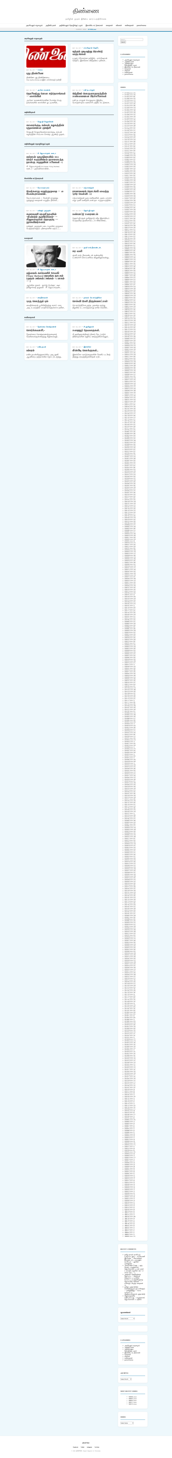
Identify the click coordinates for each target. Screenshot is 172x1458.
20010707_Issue (128, 1035)
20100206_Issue (128, 215)
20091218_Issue (128, 227)
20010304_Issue (128, 1071)
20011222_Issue (128, 985)
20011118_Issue (128, 996)
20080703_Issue (128, 360)
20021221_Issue (128, 892)
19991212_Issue (128, 1215)
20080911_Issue (128, 342)
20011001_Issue (128, 1010)
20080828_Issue (128, 346)
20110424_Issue (128, 102)
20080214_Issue (128, 396)
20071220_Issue (128, 410)
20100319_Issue (128, 204)
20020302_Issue (128, 967)
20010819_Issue (128, 1025)
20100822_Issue (128, 165)
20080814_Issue (128, 349)
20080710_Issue (128, 358)
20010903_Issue (128, 1019)
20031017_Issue (128, 813)
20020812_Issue (128, 926)
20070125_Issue (128, 494)
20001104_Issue (128, 1107)
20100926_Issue (128, 156)
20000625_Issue (128, 1154)
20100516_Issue (128, 190)
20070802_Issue (128, 446)
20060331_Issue (128, 573)
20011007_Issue (128, 1009)
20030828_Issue (128, 828)
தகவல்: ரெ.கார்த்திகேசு (93, 298)
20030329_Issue (128, 867)
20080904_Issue (128, 344)
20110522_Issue (128, 95)
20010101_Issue (128, 1087)
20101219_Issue (128, 134)
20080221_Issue (128, 394)
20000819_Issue (128, 1138)
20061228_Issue (128, 501)
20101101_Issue (128, 147)
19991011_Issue (128, 1231)
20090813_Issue (128, 260)
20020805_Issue (128, 928)
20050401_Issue (128, 668)
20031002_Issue (128, 819)
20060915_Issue (128, 528)
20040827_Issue (128, 722)
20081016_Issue (128, 333)
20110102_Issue (128, 131)
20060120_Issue (128, 589)
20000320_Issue (128, 1190)
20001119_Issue (128, 1102)
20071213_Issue (128, 412)
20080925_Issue (128, 338)
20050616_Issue (128, 648)
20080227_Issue (128, 392)
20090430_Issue (128, 286)
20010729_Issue (128, 1030)
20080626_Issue (128, 362)
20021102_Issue (128, 905)
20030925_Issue (128, 820)
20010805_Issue (128, 1028)
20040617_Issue (128, 743)
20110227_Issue (128, 116)
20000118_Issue (128, 1206)
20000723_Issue (128, 1145)
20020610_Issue (128, 942)
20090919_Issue (128, 251)
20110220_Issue (128, 118)
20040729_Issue (128, 731)
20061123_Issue (128, 510)
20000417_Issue (128, 1181)
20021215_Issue (128, 894)
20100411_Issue (128, 199)
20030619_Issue (128, 845)
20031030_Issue (128, 810)
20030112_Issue (128, 887)
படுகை (138, 1300)
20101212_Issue (128, 136)
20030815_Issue (128, 831)
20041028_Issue (128, 706)
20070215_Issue (128, 489)
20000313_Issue (128, 1191)
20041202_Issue (128, 695)
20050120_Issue (128, 682)
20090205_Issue (128, 308)
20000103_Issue (128, 1209)
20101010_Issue (128, 152)
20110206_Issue (128, 122)
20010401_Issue (128, 1064)
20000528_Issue (128, 1166)
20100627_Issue (128, 179)
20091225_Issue (128, 225)
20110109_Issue (128, 129)
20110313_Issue (128, 113)
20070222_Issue (128, 487)
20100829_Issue (128, 163)
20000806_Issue (128, 1141)
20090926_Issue (128, 249)
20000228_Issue (128, 1195)
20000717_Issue (128, 1147)
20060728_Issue (128, 543)
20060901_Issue (128, 532)
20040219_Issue (128, 781)
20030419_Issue (128, 862)
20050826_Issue (128, 630)
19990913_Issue (128, 1234)
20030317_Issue (128, 871)
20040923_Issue (128, 715)
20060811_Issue (128, 537)
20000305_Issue (128, 1193)
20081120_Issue (128, 328)
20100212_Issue (128, 213)
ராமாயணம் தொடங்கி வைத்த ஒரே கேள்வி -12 (90, 193)
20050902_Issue (128, 629)
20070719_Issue (128, 449)
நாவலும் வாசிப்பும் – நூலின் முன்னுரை (132, 1262)
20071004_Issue (128, 430)
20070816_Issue (128, 442)
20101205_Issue (128, 138)
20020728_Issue (128, 930)
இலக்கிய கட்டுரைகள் (94, 25)
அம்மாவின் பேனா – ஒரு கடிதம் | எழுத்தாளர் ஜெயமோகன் (133, 1267)
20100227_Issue (128, 209)
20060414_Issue (128, 570)
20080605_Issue (128, 367)
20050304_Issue (128, 673)
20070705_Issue (128, 453)
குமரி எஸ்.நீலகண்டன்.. (93, 248)
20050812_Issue (128, 634)
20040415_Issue (128, 767)
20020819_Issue (128, 924)
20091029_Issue (128, 240)
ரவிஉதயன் (42, 347)
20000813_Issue (128, 1139)
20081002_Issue (128, 337)
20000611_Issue (128, 1161)
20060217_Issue (128, 582)
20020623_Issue (128, 939)
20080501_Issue (128, 376)
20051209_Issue (128, 602)
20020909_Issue (128, 919)
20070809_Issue (128, 444)
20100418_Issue (128, 197)
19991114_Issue (128, 1222)
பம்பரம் (30, 351)
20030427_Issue (128, 860)
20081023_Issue (128, 331)
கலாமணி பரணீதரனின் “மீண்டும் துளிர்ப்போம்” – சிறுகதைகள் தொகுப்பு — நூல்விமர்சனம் (42, 218)
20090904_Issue (128, 254)
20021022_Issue (128, 908)
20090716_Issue (128, 267)
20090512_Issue (128, 283)
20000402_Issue (128, 1186)
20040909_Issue (128, 718)
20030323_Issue (128, 869)
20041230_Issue (128, 688)
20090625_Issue (128, 272)
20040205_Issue (128, 785)
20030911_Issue (128, 824)
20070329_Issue (128, 478)
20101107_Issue (128, 145)
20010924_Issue (128, 1012)
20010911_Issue (128, 1016)
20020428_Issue (128, 953)
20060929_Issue (128, 525)
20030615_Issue (128, 847)
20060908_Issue (128, 530)
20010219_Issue (128, 1075)
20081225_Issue (128, 319)
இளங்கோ (87, 347)
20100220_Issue (128, 211)
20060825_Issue (128, 534)
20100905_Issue (128, 161)
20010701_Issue (128, 1037)
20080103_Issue (128, 406)
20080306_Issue (128, 390)
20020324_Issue (128, 962)
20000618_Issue (128, 1157)
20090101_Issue (128, 317)
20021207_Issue (128, 896)
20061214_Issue (128, 505)
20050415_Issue (128, 663)
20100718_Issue (128, 174)
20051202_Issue (128, 604)
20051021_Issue (128, 616)
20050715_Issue (128, 641)
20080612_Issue (128, 365)
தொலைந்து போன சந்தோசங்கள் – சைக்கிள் (46, 95)
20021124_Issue (128, 899)
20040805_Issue (128, 729)
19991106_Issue (128, 1224)
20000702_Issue (128, 1152)
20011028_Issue (128, 1003)
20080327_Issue (128, 385)
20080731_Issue (128, 353)
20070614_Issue (128, 458)
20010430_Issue (128, 1057)
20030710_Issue (128, 840)
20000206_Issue (128, 1200)
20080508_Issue (128, 374)
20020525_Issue (128, 946)
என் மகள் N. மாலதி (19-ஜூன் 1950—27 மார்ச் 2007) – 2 (134, 1271)
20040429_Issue (128, 761)
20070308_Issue (128, 484)
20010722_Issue (128, 1032)
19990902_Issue (128, 1236)
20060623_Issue (128, 552)
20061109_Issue (128, 514)
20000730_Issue (128, 1143)
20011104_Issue (128, 1000)
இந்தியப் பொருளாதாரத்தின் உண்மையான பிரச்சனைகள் (89, 95)
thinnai (40, 70)
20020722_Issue (128, 931)
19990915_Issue (128, 1233)
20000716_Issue (128, 1148)
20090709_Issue (128, 268)
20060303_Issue (128, 578)
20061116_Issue (128, 512)
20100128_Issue (128, 217)
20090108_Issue (128, 315)
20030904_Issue (128, 826)
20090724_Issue (128, 265)
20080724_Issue (128, 354)
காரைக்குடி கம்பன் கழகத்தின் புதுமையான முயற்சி (45, 127)
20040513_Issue (128, 756)
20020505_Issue (128, 951)
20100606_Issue (128, 184)
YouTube (97, 1447)
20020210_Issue (128, 973)
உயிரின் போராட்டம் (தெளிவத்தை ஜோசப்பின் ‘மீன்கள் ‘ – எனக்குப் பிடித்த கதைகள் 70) (133, 1281)
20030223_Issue (128, 876)
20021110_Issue (128, 903)
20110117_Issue (128, 127)
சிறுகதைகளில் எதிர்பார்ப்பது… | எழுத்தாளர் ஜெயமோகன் (134, 1298)
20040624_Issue (128, 740)
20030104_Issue (128, 888)
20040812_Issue (128, 727)
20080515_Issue (128, 372)
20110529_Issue (92, 29)
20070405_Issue (128, 476)
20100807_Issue (128, 168)
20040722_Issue (128, 733)
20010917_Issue (128, 1014)
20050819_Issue (128, 632)
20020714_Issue (128, 933)
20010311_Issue (128, 1069)
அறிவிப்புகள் (50, 25)
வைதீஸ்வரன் (43, 298)
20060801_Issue (128, 541)
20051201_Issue (128, 605)
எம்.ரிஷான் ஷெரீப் (91, 48)
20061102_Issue (128, 516)
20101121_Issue (128, 141)
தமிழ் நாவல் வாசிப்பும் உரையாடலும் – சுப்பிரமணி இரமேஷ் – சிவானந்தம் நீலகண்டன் (134, 1257)
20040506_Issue (128, 759)
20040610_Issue (128, 745)
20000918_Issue (128, 1123)
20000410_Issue (128, 1182)
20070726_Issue (128, 448)
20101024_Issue (128, 148)
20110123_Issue (128, 125)
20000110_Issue (128, 1207)
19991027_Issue (128, 1227)
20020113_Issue (128, 980)
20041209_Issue (128, 693)
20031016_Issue (128, 815)
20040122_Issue (128, 788)
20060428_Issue (128, 566)
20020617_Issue (128, 940)
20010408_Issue (128, 1062)
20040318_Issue (128, 774)
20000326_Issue (128, 1188)
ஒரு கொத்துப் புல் (37, 301)
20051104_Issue (128, 613)
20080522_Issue (128, 371)
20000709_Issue (128, 1150)
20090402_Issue (128, 294)
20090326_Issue (128, 295)
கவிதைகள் (129, 25)
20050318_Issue (128, 670)
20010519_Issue (128, 1052)
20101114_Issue (128, 143)
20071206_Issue (128, 414)
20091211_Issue (128, 229)
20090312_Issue (128, 299)
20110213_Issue (128, 120)
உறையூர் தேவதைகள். (86, 330)
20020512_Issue (128, 949)
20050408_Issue (128, 666)
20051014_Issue (128, 618)
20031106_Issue (128, 808)
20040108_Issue (128, 792)
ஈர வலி (77, 251)
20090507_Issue (128, 285)
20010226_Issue (128, 1073)
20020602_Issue (128, 944)
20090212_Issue (128, 306)
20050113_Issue (128, 684)
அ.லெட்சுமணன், (44, 90)
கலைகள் (119, 25)
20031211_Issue (128, 799)
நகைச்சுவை (141, 25)
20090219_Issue (128, 304)
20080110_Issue (128, 405)
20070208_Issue (128, 491)
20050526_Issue (128, 652)
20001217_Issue (128, 1091)
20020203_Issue (128, 974)
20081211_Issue (128, 322)
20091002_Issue (128, 247)
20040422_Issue (128, 765)
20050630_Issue (128, 645)
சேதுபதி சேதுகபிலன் (45, 122)
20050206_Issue (128, 677)
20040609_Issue (128, 747)
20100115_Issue (128, 220)
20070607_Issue (128, 460)
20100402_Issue (128, 200)
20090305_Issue (128, 301)
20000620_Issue (128, 1155)
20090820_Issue (128, 258)
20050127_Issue (128, 681)
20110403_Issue (128, 107)
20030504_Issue (128, 858)
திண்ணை (86, 10)
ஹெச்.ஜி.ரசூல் (89, 211)
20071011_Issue (128, 428)
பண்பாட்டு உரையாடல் (85, 214)
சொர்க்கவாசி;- (35, 330)
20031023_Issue (128, 811)
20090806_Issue (128, 261)
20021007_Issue (128, 912)
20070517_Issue (128, 466)
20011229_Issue (128, 983)
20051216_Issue (128, 600)
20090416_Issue (128, 290)
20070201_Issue (128, 492)
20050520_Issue (128, 654)
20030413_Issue (128, 863)
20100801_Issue (128, 170)
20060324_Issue (128, 575)
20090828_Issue (128, 256)
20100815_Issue (128, 166)
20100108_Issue (128, 222)
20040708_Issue (128, 736)
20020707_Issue (128, 935)
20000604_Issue (128, 1164)
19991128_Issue (128, 1218)
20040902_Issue (128, 720)
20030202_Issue (128, 881)
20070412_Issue (128, 475)
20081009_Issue (128, 335)
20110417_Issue (128, 104)
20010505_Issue (128, 1055)
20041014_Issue (128, 709)
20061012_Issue (128, 521)
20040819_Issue (128, 725)
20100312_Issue (128, 206)
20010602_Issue (128, 1046)
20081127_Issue (128, 326)
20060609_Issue (128, 555)
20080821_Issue (128, 347)
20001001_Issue (128, 1118)
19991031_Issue (128, 1225)
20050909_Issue (128, 627)
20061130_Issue (128, 509)
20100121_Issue (128, 218)
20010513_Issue (128, 1053)
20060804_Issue (128, 539)
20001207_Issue (128, 1095)
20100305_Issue (128, 208)
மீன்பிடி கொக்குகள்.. (85, 351)
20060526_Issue (128, 559)
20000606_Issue (128, 1163)
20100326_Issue (128, 202)
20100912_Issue (128, 159)
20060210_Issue (128, 584)
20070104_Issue (128, 500)
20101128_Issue (128, 139)
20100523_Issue (128, 188)
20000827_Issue (128, 1134)
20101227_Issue (128, 132)
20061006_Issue (128, 523)
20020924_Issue (128, 915)
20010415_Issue (128, 1061)
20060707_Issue (128, 548)
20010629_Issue (128, 1039)
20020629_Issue (128, 937)
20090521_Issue (128, 281)
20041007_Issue (128, 711)
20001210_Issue (128, 1093)
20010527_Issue (128, 1048)
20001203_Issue (128, 1096)
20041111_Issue (128, 702)
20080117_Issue (128, 403)
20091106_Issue (128, 238)
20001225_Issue (128, 1089)
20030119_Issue (128, 885)
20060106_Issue (128, 593)
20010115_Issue (128, 1084)
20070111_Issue (128, 498)
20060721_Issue (128, 544)
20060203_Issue (128, 586)
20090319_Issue (128, 297)
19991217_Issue (128, 1213)
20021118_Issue (128, 901)
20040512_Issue (128, 758)
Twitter (82, 1447)
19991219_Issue (128, 1211)
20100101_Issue (128, 224)
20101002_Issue (128, 154)
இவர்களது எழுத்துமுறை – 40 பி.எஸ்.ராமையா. (44, 193)
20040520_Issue (128, 752)
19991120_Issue (128, 1220)
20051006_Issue (128, 620)
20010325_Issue (128, 1066)
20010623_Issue (128, 1041)
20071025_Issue (128, 424)
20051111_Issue (128, 611)
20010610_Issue (128, 1044)
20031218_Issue (128, 797)
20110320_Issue (128, 111)
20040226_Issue (128, 779)
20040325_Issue (128, 772)
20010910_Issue (128, 1017)
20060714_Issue (128, 546)
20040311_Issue (128, 776)
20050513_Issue (128, 656)
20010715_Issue (128, 1034)
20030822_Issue (128, 829)
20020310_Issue (128, 966)
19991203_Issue (128, 1216)
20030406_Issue (128, 865)
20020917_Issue (128, 917)
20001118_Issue (128, 1104)
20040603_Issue (128, 749)
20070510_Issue (128, 467)
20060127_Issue (128, 587)
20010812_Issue (128, 1026)
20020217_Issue (128, 971)
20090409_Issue (128, 292)
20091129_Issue (128, 233)
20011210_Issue (128, 989)
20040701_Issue (128, 738)
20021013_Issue (128, 910)
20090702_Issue (128, 270)
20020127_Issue (128, 976)
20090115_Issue (128, 313)
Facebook (75, 1447)
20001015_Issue (128, 1112)
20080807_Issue (128, 351)
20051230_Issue (128, 596)
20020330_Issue (128, 960)
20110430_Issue (128, 100)
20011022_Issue (128, 1005)
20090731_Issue (128, 263)
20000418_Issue (128, 1179)
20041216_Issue (128, 691)
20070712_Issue (128, 451)
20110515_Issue (128, 96)
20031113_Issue (128, 806)
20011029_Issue (128, 1001)
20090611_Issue (128, 276)
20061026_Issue (128, 518)
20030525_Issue (128, 853)
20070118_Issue (128, 496)
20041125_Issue (128, 697)
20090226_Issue (128, 303)
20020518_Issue (128, 948)
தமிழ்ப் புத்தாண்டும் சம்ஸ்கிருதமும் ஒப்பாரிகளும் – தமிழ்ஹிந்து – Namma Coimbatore (134, 1289)
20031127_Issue (128, 802)
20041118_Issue (128, 699)
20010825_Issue (128, 1023)
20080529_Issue (128, 369)
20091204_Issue (128, 231)
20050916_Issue (128, 625)
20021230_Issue (128, 890)
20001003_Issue (128, 1116)
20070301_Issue (128, 485)
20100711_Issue (128, 175)
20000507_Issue (128, 1173)
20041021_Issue (128, 708)
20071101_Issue (128, 423)
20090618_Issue (128, 274)
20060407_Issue (128, 571)
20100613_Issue (128, 182)
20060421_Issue (128, 568)
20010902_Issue (128, 1021)
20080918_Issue (128, 340)
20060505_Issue (128, 564)
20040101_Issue (128, 794)
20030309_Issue (128, 872)
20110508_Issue (128, 98)
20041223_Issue (128, 690)
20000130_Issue (128, 1202)
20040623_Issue (128, 742)
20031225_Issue (128, 795)
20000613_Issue (128, 1159)
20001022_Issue (128, 1111)
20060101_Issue (128, 595)
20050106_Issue (128, 686)
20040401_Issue (128, 770)
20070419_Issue (128, 473)
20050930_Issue (128, 621)
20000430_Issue (128, 1175)
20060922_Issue (128, 527)
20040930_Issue (128, 713)
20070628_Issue (128, 455)
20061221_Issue (128, 503)
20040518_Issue (128, 754)
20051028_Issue (128, 614)
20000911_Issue (128, 1127)
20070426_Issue (128, 471)
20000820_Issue (128, 1136)
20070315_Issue (128, 482)
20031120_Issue (128, 804)
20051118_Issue (128, 609)
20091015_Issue (128, 243)
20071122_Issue (128, 417)
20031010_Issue (128, 817)
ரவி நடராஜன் (89, 90)
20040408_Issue (128, 768)
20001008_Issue (128, 1114)
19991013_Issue (128, 1229)
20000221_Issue (128, 1197)
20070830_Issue (128, 439)
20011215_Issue (128, 987)
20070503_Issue (128, 469)
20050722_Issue (128, 639)
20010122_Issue (128, 1082)
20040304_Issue (128, 777)
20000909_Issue (128, 1130)
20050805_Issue (128, 636)
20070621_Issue (128, 457)
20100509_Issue (128, 191)
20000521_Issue (128, 1168)
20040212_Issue (128, 783)
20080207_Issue (128, 398)
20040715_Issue (128, 734)
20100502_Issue (128, 193)
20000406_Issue (128, 1184)
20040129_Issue (128, 786)
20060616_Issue (128, 553)
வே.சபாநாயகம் (43, 188)
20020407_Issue (128, 958)
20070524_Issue (128, 464)
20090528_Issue (128, 279)
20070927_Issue (128, 432)
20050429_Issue (128, 659)
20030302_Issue (128, 874)
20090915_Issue (128, 252)
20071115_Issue (128, 419)
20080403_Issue (128, 383)
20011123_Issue (128, 994)
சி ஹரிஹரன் (89, 327)
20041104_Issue (128, 704)
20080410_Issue (128, 381)
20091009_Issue (128, 245)
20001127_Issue (128, 1098)
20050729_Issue (128, 638)
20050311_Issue (128, 672)
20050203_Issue (128, 679)
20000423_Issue (128, 1177)
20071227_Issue (128, 408)
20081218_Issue (128, 320)
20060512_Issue (128, 562)
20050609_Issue (128, 650)
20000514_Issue (128, 1172)
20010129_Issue (128, 1080)
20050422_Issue (128, 661)
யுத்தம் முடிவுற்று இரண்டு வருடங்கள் (87, 53)
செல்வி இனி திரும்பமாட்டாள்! (90, 301)
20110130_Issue (128, 123)
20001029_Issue (128, 1109)
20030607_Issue (128, 849)
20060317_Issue (128, 577)
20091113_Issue (128, 236)
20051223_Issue (128, 598)
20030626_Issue (128, 844)
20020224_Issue (128, 969)
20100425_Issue (128, 195)
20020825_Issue (128, 923)
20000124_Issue (128, 1204)
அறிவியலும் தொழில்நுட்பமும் (71, 25)
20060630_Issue (128, 550)
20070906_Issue (128, 437)
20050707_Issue (128, 643)
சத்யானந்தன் (89, 188)
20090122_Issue (128, 311)
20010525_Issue (128, 1050)
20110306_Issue (128, 114)
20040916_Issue (128, 716)
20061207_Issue (128, 507)
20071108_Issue (128, 421)
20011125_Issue (128, 992)
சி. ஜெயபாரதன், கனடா (47, 153)
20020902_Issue (128, 921)
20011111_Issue (128, 998)
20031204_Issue (128, 801)
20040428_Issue (128, 763)
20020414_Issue (128, 957)
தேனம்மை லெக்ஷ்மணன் (47, 327)
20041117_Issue (128, 700)
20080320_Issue (128, 387)
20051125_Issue (128, 607)
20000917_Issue (128, 1125)
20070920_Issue (128, 433)
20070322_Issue (128, 480)
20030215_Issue (128, 878)
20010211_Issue (128, 1077)
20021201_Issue (128, 897)
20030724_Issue (128, 837)
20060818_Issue (128, 535)
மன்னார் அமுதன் (44, 211)
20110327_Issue (128, 109)
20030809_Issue (128, 833)
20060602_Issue (128, 557)
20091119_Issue (128, 234)
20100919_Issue (128, 157)
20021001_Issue (128, 914)
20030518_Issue (128, 854)
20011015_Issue (128, 1007)
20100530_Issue (128, 186)
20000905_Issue (128, 1132)
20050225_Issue (128, 675)
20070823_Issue (128, 441)
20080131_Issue (128, 399)
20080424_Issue (128, 378)
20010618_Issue (128, 1043)
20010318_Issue (128, 1068)
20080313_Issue (128, 389)
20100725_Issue (128, 172)
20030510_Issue (128, 856)
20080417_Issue (128, 380)
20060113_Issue (128, 591)
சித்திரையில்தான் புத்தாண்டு (134, 1294)
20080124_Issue (128, 401)
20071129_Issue (128, 415)
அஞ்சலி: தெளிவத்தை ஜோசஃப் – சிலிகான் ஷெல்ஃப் (132, 1276)
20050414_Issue (128, 664)
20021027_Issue (128, 906)
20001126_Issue (128, 1100)
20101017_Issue (128, 150)
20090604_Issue (128, 277)
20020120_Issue (128, 978)
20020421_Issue (128, 955)
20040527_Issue (128, 751)
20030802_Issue (128, 835)
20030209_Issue (128, 880)
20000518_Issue (128, 1170)
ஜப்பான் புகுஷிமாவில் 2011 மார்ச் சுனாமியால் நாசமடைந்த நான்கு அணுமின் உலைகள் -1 (44, 159)
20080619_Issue (128, 363)
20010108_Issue (128, 1086)
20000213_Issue (128, 1198)
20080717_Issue (128, 356)
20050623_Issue (128, 647)
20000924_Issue (128, 1120)
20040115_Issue (128, 790)
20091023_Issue (128, 242)
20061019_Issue (128, 519)
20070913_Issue (128, 435)
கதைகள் (109, 25)
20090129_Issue (128, 310)
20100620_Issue (128, 181)
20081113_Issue (128, 329)
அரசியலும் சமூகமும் (34, 25)
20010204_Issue (128, 1078)
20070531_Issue (128, 462)
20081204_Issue (128, 324)
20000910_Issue (128, 1129)
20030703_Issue (128, 842)
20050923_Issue (128, 623)
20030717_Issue (128, 838)
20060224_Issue (128, 580)
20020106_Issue (128, 982)
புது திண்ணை (34, 74)
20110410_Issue (128, 105)
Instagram (89, 1447)
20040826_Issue (128, 724)
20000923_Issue (128, 1121)
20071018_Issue (128, 426)
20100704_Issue (128, 177)
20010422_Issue (128, 1059)
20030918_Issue (128, 822)
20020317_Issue (128, 964)
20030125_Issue (128, 883)
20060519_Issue (128, 561)
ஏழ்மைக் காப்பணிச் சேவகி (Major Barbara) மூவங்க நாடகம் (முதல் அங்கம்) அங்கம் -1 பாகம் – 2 (45, 277)
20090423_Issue (128, 288)
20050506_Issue (128, 657)
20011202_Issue (128, 991)
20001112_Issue (128, 1105)
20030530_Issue (128, 851)
